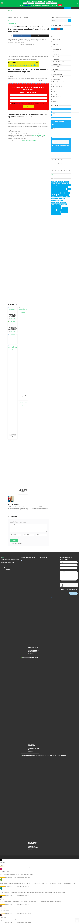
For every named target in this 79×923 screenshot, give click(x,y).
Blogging (55, 41)
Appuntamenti (56, 39)
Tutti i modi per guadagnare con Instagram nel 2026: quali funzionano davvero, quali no (33, 747)
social (63, 198)
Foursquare (55, 59)
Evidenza (55, 51)
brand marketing (65, 183)
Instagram (55, 66)
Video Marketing (56, 96)
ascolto (66, 181)
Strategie (55, 84)
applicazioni (54, 181)
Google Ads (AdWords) (57, 61)
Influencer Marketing (57, 64)
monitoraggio (65, 194)
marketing (67, 192)
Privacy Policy (4, 857)
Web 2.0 (53, 213)
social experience (55, 202)
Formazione (55, 56)
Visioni (54, 99)
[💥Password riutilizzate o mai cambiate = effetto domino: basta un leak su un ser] (43, 591)
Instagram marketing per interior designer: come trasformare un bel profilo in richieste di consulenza (33, 649)
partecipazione (61, 196)
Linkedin (55, 71)
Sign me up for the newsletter (16, 543)
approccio (60, 181)
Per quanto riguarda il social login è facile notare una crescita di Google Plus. (23, 64)
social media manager (62, 204)
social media (54, 204)
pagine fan (54, 196)
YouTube (55, 101)
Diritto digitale (56, 46)
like (62, 192)
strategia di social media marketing (38, 135)
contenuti (60, 185)
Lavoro (54, 69)
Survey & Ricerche (12, 23)
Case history (55, 44)
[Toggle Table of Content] (36, 63)
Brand (59, 183)
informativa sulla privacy (64, 145)
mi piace (59, 194)
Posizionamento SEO (57, 76)
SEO (58, 198)
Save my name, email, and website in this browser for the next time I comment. (25, 537)
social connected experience (57, 200)
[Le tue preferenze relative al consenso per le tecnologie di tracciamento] (77, 921)
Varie (54, 94)
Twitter (9, 130)
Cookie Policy (9, 857)
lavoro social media (55, 192)
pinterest (67, 196)
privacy (53, 198)
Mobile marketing (56, 74)
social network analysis (56, 208)
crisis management (55, 187)
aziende (53, 183)
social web (65, 208)
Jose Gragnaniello (13, 318)
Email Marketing (56, 49)
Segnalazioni (55, 79)
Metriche (53, 194)
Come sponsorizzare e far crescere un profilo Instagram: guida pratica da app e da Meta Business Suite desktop (33, 845)
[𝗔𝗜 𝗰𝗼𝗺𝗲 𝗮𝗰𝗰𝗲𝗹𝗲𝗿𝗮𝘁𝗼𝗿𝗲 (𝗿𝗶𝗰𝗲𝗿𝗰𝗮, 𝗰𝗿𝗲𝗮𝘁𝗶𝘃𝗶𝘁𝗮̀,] (50, 577)
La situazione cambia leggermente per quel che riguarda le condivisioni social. (23, 65)
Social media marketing (57, 81)
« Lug (52, 174)
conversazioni (67, 185)
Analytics (55, 36)
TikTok (54, 89)
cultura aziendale (64, 187)
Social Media (63, 202)
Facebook (41, 74)
